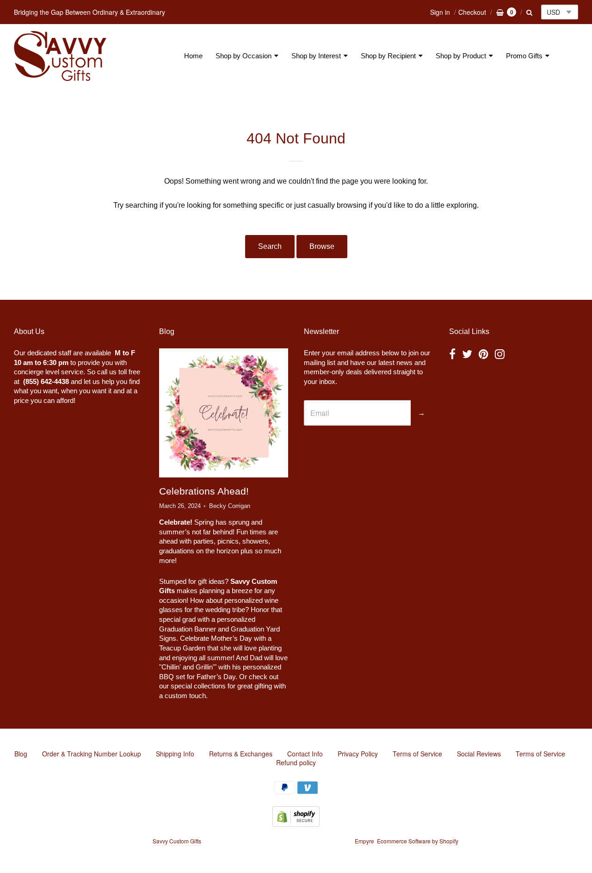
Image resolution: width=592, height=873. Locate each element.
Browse (321, 246)
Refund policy (296, 762)
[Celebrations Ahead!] (223, 413)
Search (270, 246)
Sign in (440, 12)
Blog (20, 753)
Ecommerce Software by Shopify (417, 841)
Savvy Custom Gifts (177, 841)
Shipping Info (175, 753)
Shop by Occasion (243, 56)
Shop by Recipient (388, 56)
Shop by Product (461, 56)
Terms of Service (417, 753)
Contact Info (305, 753)
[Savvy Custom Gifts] (60, 56)
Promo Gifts (524, 56)
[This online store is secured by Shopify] (296, 823)
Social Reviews (479, 753)
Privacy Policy (358, 753)
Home (193, 56)
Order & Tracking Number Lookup (91, 753)
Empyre (364, 841)
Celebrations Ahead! (204, 491)
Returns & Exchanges (240, 753)
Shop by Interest (316, 56)
